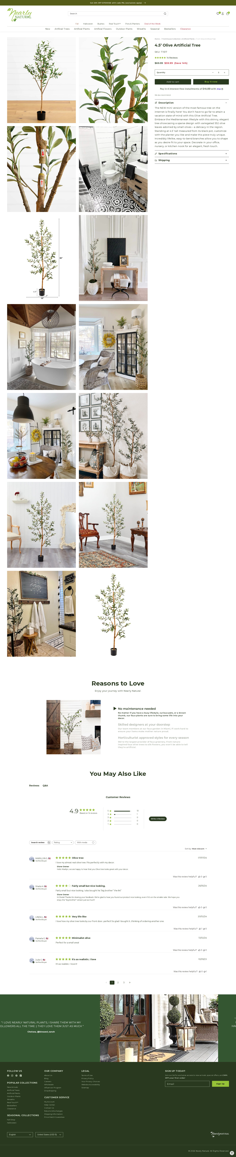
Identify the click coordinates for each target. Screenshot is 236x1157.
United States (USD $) (47, 1135)
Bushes (100, 24)
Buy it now (211, 82)
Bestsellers (170, 29)
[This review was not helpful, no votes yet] (204, 877)
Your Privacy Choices (90, 1081)
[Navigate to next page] (129, 983)
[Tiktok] (21, 1075)
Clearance (185, 29)
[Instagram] (12, 1075)
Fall (77, 24)
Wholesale (48, 1085)
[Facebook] (8, 1075)
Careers (47, 1081)
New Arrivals (12, 1087)
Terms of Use (87, 1075)
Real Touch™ (115, 24)
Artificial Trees (62, 29)
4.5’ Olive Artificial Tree (206, 39)
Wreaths (141, 29)
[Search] (165, 13)
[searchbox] (38, 843)
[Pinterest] (16, 1075)
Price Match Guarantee (54, 1117)
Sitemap (85, 1088)
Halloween (88, 24)
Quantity (161, 72)
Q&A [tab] (45, 785)
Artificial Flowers (102, 29)
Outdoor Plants (124, 29)
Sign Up (220, 1084)
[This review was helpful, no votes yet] (199, 877)
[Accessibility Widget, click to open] (232, 1153)
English (12, 1135)
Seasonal (155, 29)
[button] (192, 103)
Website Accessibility (90, 1085)
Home (157, 39)
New (47, 29)
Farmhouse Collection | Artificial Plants (178, 39)
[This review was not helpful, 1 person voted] (204, 971)
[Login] (222, 13)
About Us (48, 1075)
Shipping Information (53, 1114)
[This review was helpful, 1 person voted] (200, 929)
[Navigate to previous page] (106, 983)
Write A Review (158, 819)
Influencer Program (52, 1088)
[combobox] (118, 13)
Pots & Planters (132, 24)
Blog (46, 1078)
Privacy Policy (87, 1078)
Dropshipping (50, 1091)
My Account (49, 1102)
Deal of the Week (152, 24)
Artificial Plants (82, 29)
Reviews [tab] (34, 785)
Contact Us (49, 1108)
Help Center (49, 1105)
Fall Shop (11, 1120)
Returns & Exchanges (53, 1111)
